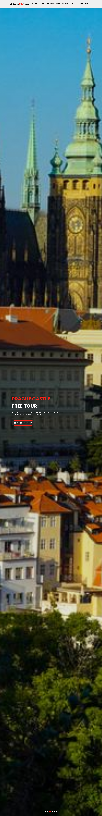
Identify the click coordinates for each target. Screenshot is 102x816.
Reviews (65, 4)
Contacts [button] (83, 4)
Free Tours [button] (39, 4)
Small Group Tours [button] (52, 4)
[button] (45, 811)
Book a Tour (74, 4)
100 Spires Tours (19, 3)
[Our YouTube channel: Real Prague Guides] (91, 4)
